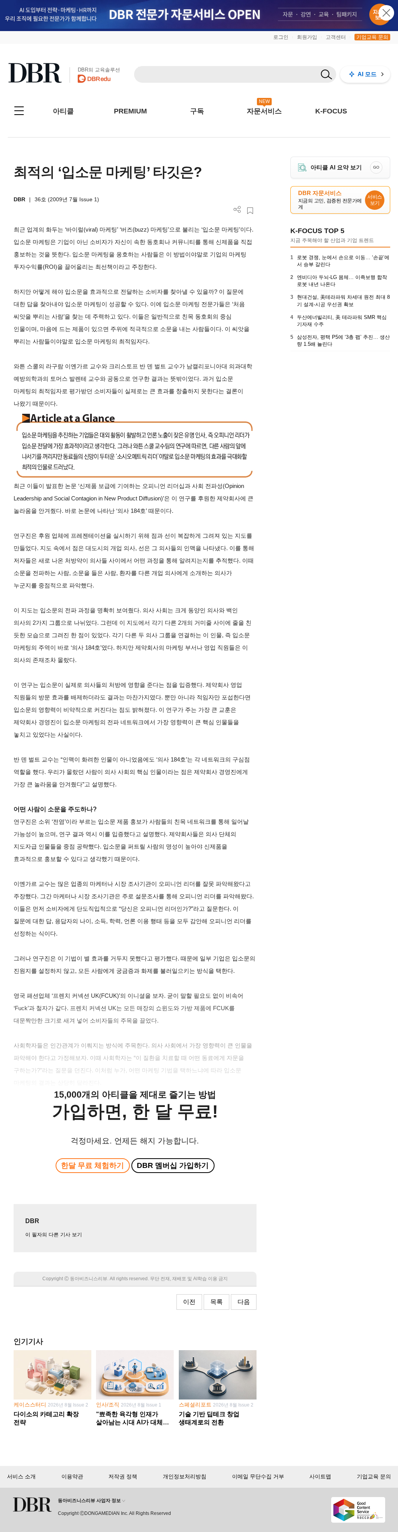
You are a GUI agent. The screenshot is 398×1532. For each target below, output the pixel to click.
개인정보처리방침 (184, 1476)
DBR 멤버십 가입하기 (173, 1165)
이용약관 (72, 1476)
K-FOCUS (331, 111)
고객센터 (336, 37)
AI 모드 (367, 74)
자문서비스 (264, 111)
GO (376, 167)
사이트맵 (320, 1476)
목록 (216, 1301)
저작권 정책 (122, 1476)
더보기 (237, 209)
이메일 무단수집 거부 (258, 1476)
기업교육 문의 (372, 37)
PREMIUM (130, 111)
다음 (243, 1301)
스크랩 (250, 210)
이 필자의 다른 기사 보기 (53, 1234)
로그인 (280, 37)
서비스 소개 (21, 1476)
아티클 (63, 111)
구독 (197, 111)
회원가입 (307, 37)
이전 (189, 1301)
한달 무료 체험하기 (92, 1165)
